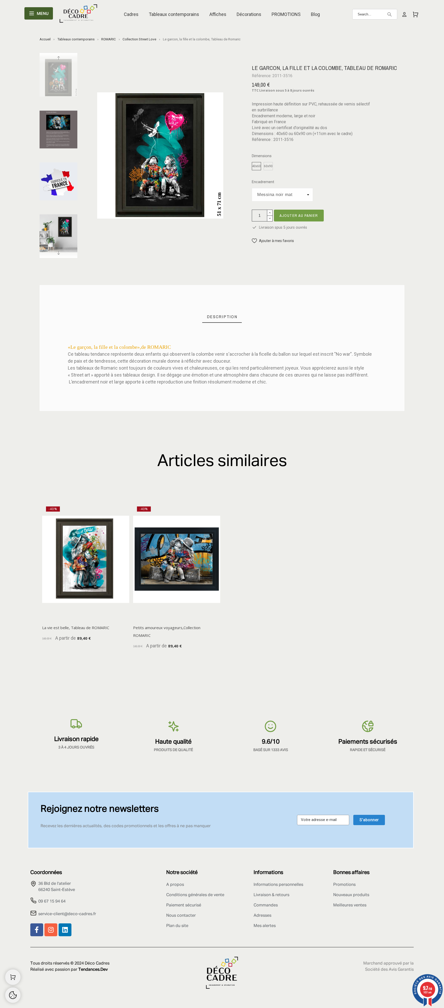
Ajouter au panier (299, 215)
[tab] (222, 317)
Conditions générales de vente (195, 895)
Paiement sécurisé (183, 905)
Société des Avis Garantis (389, 970)
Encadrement (263, 182)
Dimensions (262, 156)
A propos (175, 885)
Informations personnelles (278, 885)
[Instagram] (50, 929)
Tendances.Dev (93, 970)
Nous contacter (181, 916)
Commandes (266, 905)
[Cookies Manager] (13, 995)
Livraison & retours (271, 895)
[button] (273, 240)
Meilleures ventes (349, 905)
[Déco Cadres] (78, 14)
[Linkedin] (65, 929)
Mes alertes (265, 926)
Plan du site (177, 926)
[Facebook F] (36, 929)
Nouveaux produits (351, 895)
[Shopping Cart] (13, 977)
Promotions (344, 885)
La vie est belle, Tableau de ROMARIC (75, 627)
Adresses (262, 916)
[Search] (389, 14)
